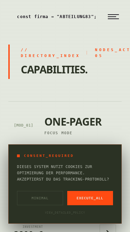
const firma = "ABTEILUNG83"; (57, 16)
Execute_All (90, 198)
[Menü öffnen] (113, 16)
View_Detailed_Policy (65, 212)
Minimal (40, 198)
